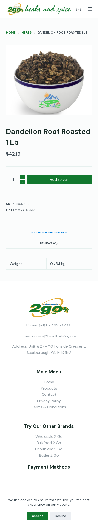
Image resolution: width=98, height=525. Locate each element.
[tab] (49, 232)
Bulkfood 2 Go (49, 442)
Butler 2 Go (49, 455)
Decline (60, 516)
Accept (37, 516)
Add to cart (60, 179)
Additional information (48, 232)
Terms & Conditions (49, 407)
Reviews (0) (49, 243)
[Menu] (90, 9)
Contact (49, 394)
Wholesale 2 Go (49, 436)
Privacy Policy (49, 400)
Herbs (31, 210)
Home (49, 381)
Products (49, 388)
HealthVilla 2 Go (49, 448)
